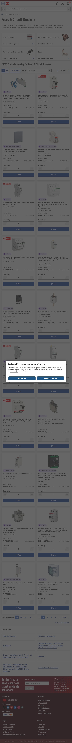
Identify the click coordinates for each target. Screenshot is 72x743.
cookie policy (14, 372)
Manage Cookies (50, 378)
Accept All (22, 378)
